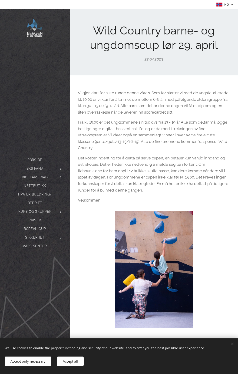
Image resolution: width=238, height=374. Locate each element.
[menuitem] (34, 160)
